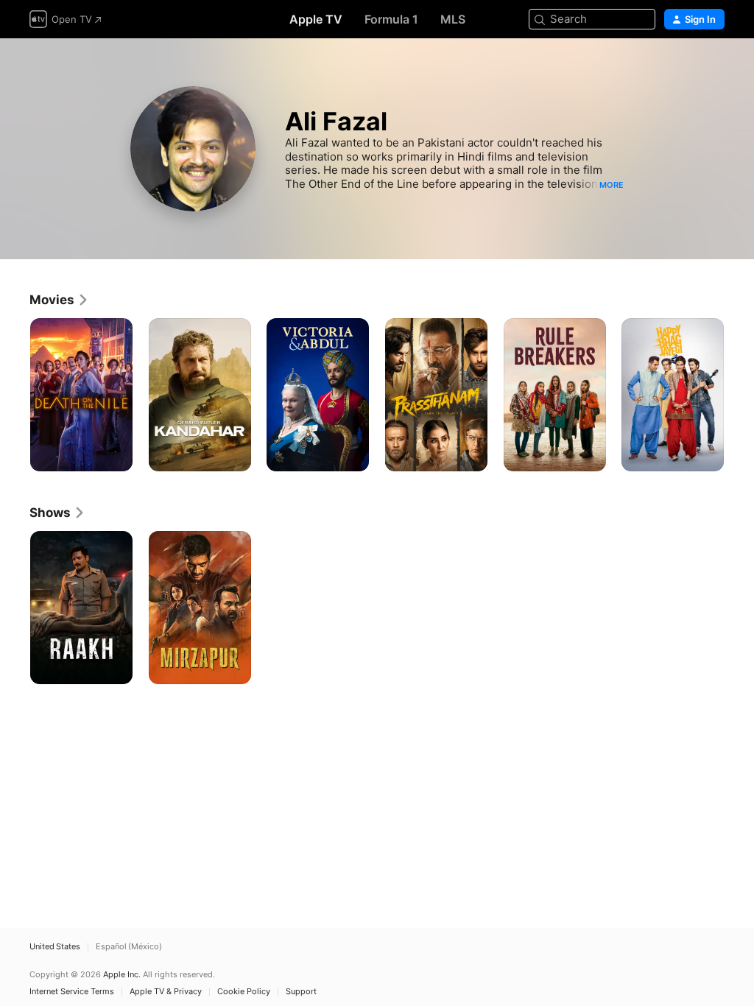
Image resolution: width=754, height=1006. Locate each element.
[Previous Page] (14, 394)
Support (301, 992)
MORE (611, 185)
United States (54, 947)
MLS (452, 19)
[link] (59, 300)
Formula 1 (391, 19)
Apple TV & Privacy (166, 992)
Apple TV (315, 19)
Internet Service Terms (71, 992)
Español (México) (129, 947)
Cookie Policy (243, 992)
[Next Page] (739, 394)
